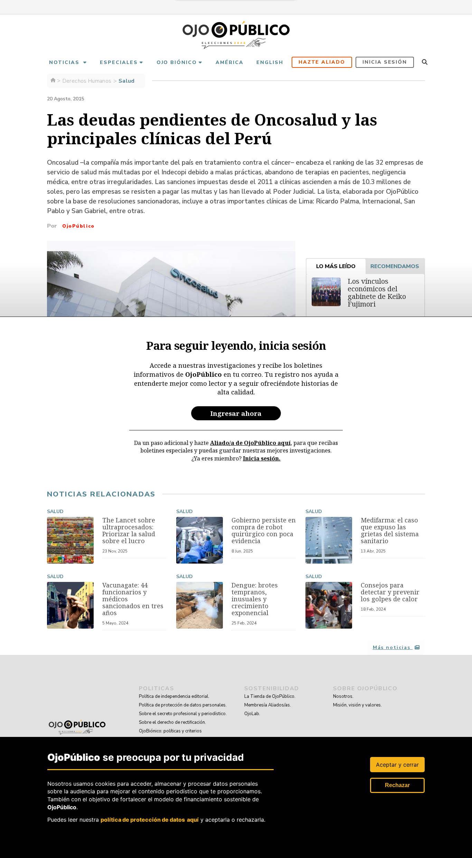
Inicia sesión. (262, 458)
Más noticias (393, 647)
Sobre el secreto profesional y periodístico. (183, 714)
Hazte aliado (322, 62)
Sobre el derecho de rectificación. (172, 722)
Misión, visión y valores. (357, 705)
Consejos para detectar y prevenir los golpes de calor (390, 592)
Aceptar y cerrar (397, 764)
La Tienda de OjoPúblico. (269, 696)
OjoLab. (252, 714)
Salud (55, 511)
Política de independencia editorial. (174, 696)
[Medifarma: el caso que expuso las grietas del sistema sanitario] (328, 540)
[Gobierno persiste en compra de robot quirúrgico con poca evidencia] (199, 540)
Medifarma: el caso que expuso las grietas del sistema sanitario (390, 530)
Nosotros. (343, 696)
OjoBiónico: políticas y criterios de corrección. (170, 735)
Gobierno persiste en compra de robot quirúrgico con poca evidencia (264, 530)
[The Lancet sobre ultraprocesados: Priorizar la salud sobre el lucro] (70, 540)
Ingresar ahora (236, 413)
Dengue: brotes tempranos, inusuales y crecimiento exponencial (255, 599)
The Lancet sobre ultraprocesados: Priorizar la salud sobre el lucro (128, 530)
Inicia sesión (384, 62)
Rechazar (397, 785)
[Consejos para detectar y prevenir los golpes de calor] (328, 605)
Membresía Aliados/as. (267, 705)
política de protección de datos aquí (150, 819)
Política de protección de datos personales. (183, 705)
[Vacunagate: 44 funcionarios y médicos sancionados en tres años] (70, 605)
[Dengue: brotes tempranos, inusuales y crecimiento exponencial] (199, 605)
